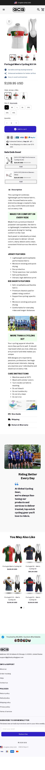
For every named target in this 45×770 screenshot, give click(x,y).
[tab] (21, 607)
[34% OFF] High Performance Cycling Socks (24, 158)
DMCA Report (23, 747)
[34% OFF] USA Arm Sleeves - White (24, 173)
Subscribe (23, 734)
